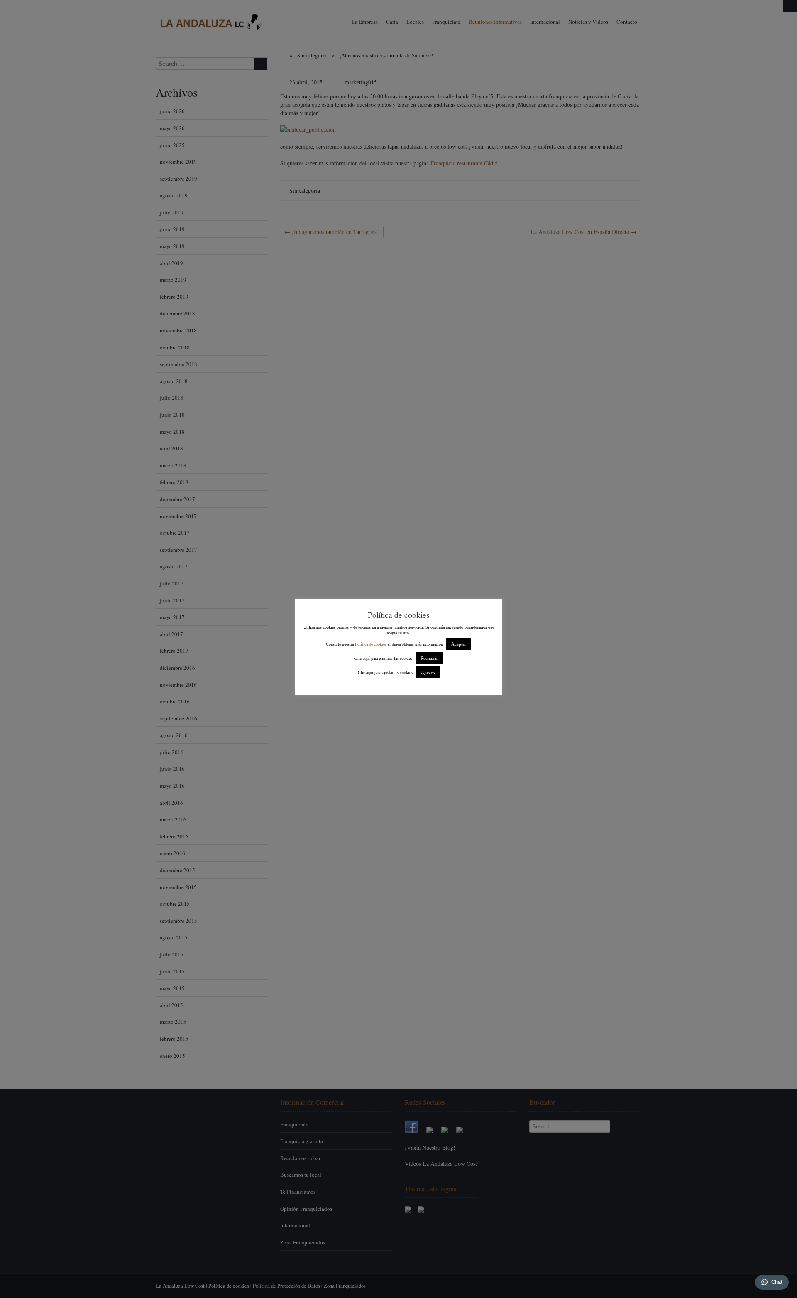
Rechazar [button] (429, 658)
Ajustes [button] (428, 672)
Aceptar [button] (458, 644)
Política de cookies (370, 644)
